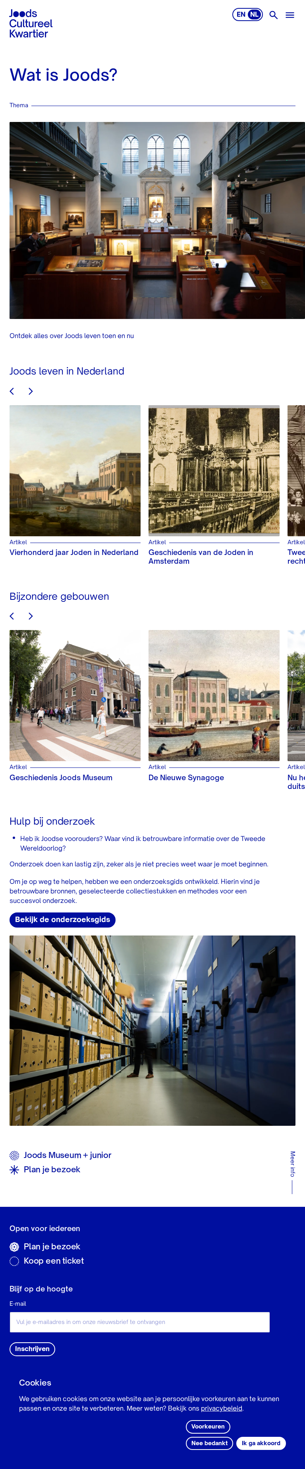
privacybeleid (221, 1409)
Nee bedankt (209, 1443)
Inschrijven (32, 1349)
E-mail (18, 1304)
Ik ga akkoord (261, 1443)
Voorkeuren (208, 1427)
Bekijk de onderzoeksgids (62, 920)
